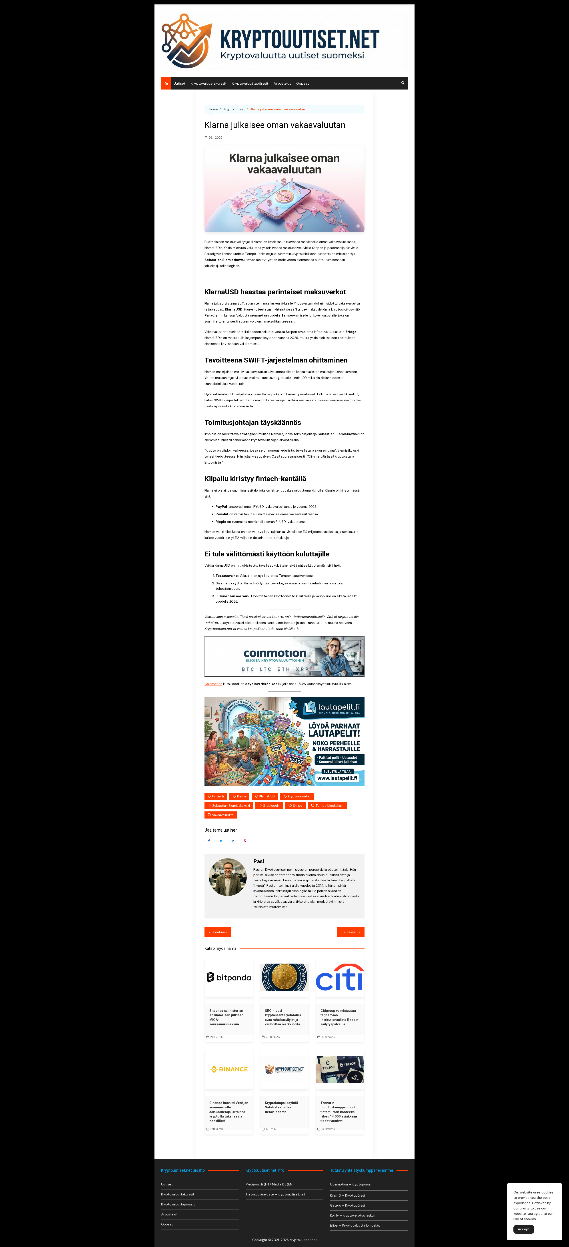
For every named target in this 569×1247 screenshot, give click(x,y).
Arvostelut (282, 83)
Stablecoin (271, 805)
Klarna (241, 796)
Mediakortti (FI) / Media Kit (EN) (270, 1184)
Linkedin (232, 840)
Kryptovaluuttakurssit (208, 83)
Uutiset (179, 83)
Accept (524, 1229)
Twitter (220, 840)
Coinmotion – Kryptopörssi (350, 1184)
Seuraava (349, 932)
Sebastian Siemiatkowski (231, 805)
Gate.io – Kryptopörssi (347, 1205)
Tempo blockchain (329, 805)
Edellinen (220, 932)
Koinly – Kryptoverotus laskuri (352, 1215)
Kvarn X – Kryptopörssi (347, 1195)
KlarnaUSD (267, 796)
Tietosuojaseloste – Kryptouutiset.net (275, 1194)
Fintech (218, 796)
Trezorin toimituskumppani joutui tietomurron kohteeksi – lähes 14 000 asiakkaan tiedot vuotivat (340, 1112)
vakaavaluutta (223, 815)
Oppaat (302, 83)
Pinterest (244, 840)
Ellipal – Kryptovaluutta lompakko (355, 1225)
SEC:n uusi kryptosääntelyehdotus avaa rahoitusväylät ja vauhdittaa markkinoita (283, 1017)
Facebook (208, 840)
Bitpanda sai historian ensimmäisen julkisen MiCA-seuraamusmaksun (226, 1017)
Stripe (297, 805)
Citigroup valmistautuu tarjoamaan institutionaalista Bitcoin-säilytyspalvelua (340, 1017)
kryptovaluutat (299, 796)
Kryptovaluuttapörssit (250, 83)
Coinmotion (213, 684)
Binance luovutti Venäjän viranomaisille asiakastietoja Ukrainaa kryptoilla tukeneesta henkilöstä (228, 1112)
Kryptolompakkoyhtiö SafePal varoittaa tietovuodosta (281, 1107)
